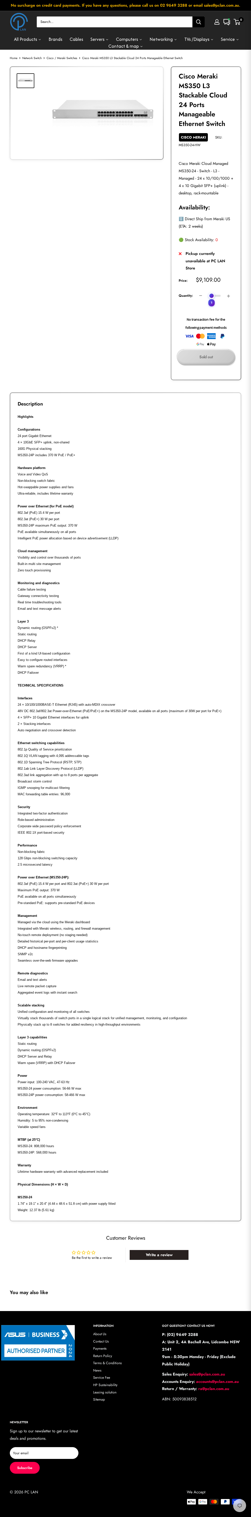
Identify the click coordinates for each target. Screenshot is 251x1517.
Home (13, 58)
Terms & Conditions (107, 1363)
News (97, 1370)
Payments (100, 1348)
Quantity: (186, 295)
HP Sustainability (105, 1384)
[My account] (216, 22)
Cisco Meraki (193, 137)
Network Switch (32, 58)
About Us (99, 1333)
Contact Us (101, 1341)
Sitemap (99, 1399)
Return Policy (102, 1355)
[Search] (198, 21)
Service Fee (101, 1377)
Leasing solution (104, 1392)
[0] (237, 22)
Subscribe (24, 1467)
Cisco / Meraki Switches (62, 58)
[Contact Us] (227, 21)
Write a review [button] (159, 1255)
